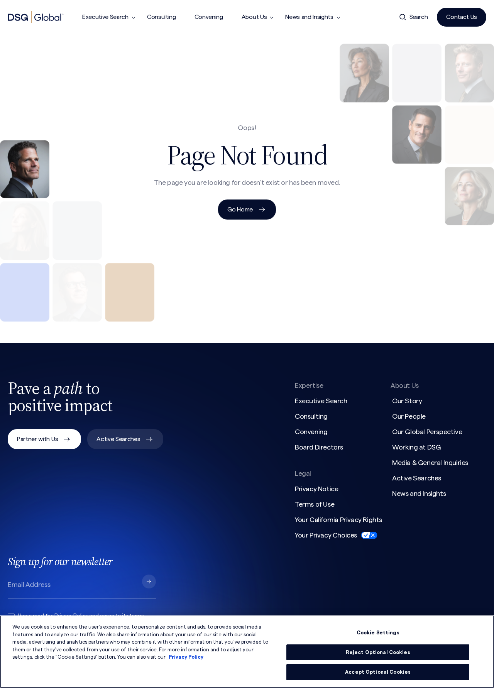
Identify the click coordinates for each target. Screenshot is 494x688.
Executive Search (105, 17)
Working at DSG (416, 447)
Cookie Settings (378, 632)
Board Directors (319, 447)
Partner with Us (37, 439)
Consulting (161, 17)
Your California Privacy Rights (338, 519)
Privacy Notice (316, 488)
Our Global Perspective (427, 431)
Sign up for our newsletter (60, 561)
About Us (254, 17)
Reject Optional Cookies (378, 652)
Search (418, 17)
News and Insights (309, 17)
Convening (209, 17)
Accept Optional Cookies (378, 671)
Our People (409, 416)
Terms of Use (314, 504)
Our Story (407, 400)
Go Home (240, 209)
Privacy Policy (186, 656)
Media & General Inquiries (430, 462)
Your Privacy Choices (326, 535)
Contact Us (461, 17)
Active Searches (118, 439)
